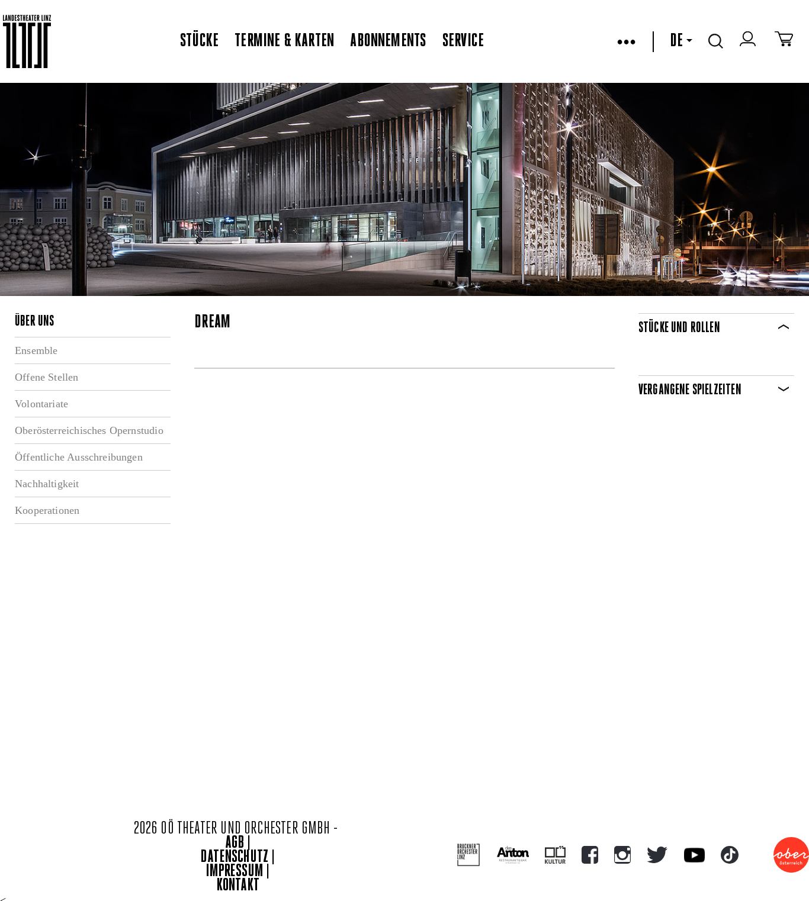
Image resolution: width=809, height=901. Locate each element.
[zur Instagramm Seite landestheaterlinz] (622, 855)
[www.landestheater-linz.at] (27, 42)
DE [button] (676, 41)
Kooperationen (47, 510)
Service (463, 41)
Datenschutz (234, 857)
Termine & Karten (284, 41)
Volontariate (41, 404)
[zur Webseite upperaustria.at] (791, 855)
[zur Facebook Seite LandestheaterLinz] (590, 855)
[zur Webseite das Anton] (513, 855)
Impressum (234, 872)
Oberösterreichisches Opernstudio (89, 430)
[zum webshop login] (749, 41)
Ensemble (36, 350)
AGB (234, 843)
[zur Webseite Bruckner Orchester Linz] (469, 855)
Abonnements (388, 41)
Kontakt (238, 886)
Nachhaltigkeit (47, 484)
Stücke (199, 41)
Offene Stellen (47, 377)
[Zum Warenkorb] (784, 41)
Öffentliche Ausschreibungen (79, 457)
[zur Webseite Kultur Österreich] (555, 855)
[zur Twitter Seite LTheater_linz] (657, 855)
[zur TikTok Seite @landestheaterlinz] (730, 855)
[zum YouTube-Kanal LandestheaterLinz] (694, 855)
